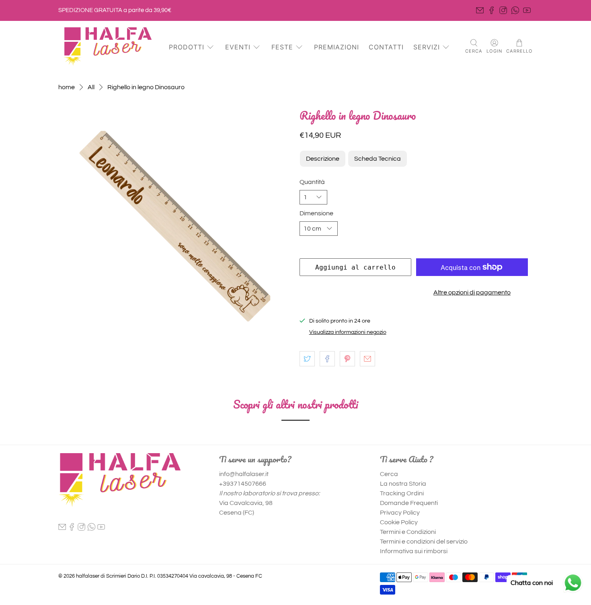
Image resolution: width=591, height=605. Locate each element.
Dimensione (316, 213)
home (66, 87)
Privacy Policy (400, 512)
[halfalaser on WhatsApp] (515, 10)
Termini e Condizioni (408, 532)
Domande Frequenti (409, 503)
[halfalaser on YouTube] (527, 10)
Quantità (312, 182)
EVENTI (237, 47)
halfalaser (87, 576)
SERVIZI (426, 47)
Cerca (389, 474)
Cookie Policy (399, 522)
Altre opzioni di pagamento (472, 292)
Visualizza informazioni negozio (347, 332)
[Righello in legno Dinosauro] (174, 226)
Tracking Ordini (402, 493)
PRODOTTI (186, 47)
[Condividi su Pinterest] (347, 358)
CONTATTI (386, 47)
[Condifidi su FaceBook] (327, 358)
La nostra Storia (403, 483)
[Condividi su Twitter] (307, 358)
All (91, 87)
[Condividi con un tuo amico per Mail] (367, 358)
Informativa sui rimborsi (413, 551)
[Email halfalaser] (480, 10)
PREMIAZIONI (336, 47)
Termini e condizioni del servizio (424, 541)
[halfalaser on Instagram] (503, 10)
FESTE (282, 47)
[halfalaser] (107, 46)
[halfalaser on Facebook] (491, 10)
